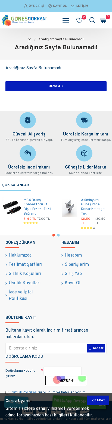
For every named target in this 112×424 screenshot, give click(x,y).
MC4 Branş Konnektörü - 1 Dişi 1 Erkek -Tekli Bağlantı (37, 207)
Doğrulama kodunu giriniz (20, 373)
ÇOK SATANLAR (15, 185)
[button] (53, 235)
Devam (54, 86)
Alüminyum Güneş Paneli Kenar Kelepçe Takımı (93, 207)
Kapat (99, 400)
